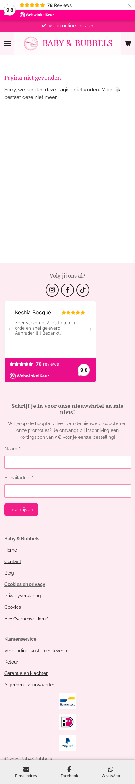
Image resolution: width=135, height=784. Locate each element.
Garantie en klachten (26, 673)
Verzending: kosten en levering (37, 650)
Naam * (12, 448)
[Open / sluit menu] (7, 43)
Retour (11, 662)
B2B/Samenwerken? (26, 618)
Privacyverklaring (22, 595)
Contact (12, 561)
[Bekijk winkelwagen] (128, 43)
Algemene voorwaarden (29, 684)
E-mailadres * (18, 477)
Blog (9, 573)
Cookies (12, 607)
